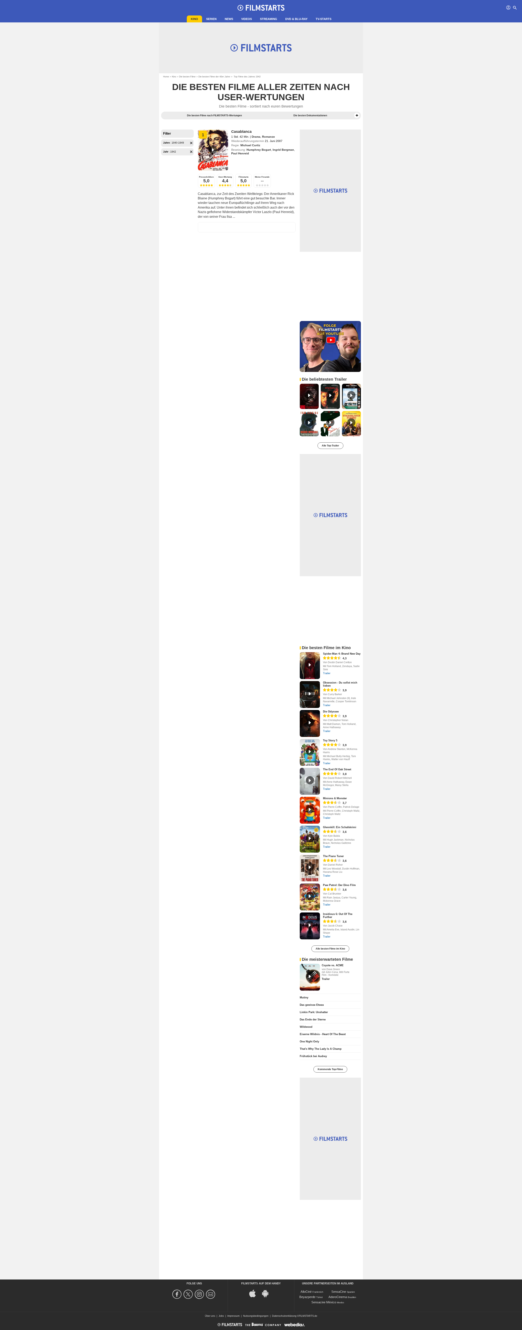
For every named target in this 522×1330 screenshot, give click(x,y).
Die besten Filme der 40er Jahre (214, 76)
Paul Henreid (240, 153)
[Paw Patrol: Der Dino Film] (310, 897)
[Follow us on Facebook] (177, 1294)
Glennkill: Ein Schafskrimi (339, 827)
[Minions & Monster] (310, 810)
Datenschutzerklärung (284, 1316)
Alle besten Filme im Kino (330, 948)
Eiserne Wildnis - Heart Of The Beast (323, 1034)
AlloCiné (306, 1291)
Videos (246, 19)
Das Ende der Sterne (313, 1019)
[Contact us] (211, 1294)
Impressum (233, 1316)
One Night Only (309, 1041)
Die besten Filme (187, 76)
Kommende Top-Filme (330, 1069)
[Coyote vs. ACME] (310, 977)
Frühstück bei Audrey (313, 1056)
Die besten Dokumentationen (310, 115)
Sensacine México (323, 1302)
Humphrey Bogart (259, 149)
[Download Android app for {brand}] (267, 1293)
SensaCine (338, 1291)
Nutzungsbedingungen (256, 1316)
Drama (256, 136)
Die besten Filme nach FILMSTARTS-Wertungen (214, 115)
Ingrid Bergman (283, 149)
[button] (357, 115)
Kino (194, 19)
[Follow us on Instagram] (200, 1294)
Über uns (210, 1316)
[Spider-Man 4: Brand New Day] (310, 665)
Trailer (326, 673)
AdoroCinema (337, 1297)
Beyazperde (307, 1297)
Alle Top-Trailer (330, 445)
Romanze (268, 136)
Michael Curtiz (250, 145)
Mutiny (304, 997)
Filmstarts (244, 177)
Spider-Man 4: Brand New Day (342, 653)
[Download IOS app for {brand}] (255, 1293)
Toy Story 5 (330, 740)
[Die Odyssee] (310, 723)
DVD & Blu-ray (296, 19)
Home (166, 76)
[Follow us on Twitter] (189, 1294)
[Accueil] (261, 8)
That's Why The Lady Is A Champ (321, 1048)
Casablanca (241, 132)
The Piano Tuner (333, 856)
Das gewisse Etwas (312, 1004)
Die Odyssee (331, 711)
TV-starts (323, 19)
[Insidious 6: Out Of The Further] (310, 925)
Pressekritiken (206, 177)
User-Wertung (225, 177)
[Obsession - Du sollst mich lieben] (310, 694)
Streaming (268, 19)
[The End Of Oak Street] (310, 781)
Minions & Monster (335, 798)
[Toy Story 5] (310, 752)
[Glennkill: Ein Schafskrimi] (310, 839)
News (229, 19)
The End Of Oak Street (337, 769)
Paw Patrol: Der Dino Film (339, 885)
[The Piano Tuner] (310, 868)
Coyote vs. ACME (333, 965)
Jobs (221, 1316)
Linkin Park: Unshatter (314, 1012)
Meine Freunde (262, 177)
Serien (211, 19)
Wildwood (306, 1026)
